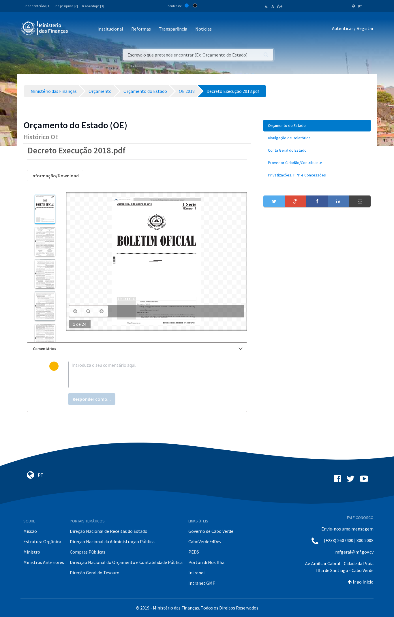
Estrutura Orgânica (42, 541)
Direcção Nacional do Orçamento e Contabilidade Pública (126, 562)
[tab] (137, 349)
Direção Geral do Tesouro (94, 572)
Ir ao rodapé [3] (93, 6)
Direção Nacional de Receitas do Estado (108, 531)
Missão (30, 531)
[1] (44, 209)
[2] (44, 241)
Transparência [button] (173, 29)
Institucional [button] (110, 29)
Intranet (196, 572)
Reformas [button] (141, 29)
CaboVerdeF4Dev (204, 541)
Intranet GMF (201, 583)
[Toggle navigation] (77, 29)
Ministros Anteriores (43, 562)
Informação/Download (55, 175)
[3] (44, 273)
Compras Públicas (87, 552)
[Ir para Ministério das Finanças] (45, 28)
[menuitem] (317, 125)
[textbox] (146, 374)
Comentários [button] (44, 348)
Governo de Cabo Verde (210, 531)
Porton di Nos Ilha (206, 562)
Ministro (31, 552)
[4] (44, 306)
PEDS (193, 552)
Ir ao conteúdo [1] (37, 6)
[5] (44, 338)
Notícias (203, 29)
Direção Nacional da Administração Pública (112, 541)
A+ (280, 6)
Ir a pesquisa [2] (66, 6)
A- (267, 6)
